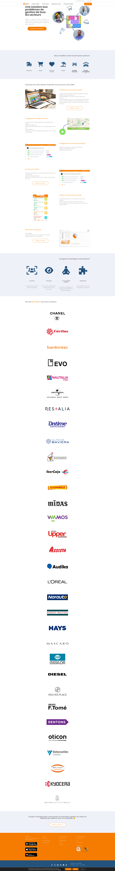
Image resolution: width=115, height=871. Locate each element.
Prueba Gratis (88, 4)
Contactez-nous (45, 838)
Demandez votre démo (74, 108)
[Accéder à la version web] (31, 856)
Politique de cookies (75, 864)
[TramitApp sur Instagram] (57, 866)
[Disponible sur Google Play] (31, 845)
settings (59, 869)
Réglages (82, 869)
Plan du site (61, 844)
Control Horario (45, 4)
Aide (77, 840)
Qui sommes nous (62, 838)
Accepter (68, 869)
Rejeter (75, 869)
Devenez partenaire (45, 842)
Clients (60, 842)
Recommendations (62, 840)
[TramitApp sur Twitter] (55, 866)
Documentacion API (79, 842)
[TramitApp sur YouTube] (63, 865)
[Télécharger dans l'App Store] (31, 850)
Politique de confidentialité (76, 863)
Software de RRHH (35, 4)
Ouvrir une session (79, 838)
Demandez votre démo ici (57, 824)
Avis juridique (82, 864)
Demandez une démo (46, 840)
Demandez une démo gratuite (36, 28)
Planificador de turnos (56, 4)
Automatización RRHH (68, 4)
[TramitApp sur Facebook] (52, 866)
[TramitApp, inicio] (26, 4)
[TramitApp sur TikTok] (66, 865)
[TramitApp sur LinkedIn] (60, 865)
